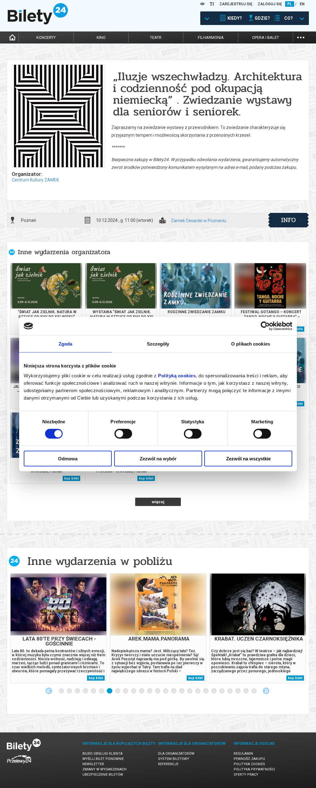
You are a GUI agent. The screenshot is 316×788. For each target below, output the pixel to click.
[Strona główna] (38, 22)
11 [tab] (142, 691)
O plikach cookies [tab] (250, 343)
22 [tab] (230, 691)
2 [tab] (70, 691)
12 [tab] (150, 691)
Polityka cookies (249, 764)
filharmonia (211, 37)
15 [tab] (174, 691)
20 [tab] (214, 691)
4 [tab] (86, 691)
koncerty (46, 37)
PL (289, 4)
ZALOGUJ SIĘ (270, 4)
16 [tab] (182, 691)
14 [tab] (166, 691)
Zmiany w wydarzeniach (104, 769)
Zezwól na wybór (158, 458)
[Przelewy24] (19, 765)
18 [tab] (198, 691)
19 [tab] (206, 691)
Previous (48, 690)
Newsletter (93, 764)
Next (266, 690)
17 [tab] (190, 691)
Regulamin (243, 754)
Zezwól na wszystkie (248, 458)
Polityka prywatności (254, 769)
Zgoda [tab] (66, 343)
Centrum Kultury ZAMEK (35, 179)
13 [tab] (158, 691)
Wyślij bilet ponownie (103, 759)
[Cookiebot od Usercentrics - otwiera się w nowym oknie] (265, 326)
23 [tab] (238, 691)
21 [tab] (222, 691)
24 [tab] (246, 691)
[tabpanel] (58, 628)
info (288, 220)
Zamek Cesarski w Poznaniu (198, 220)
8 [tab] (118, 691)
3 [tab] (78, 691)
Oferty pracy (246, 775)
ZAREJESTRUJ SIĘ (235, 4)
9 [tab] (126, 691)
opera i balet (265, 37)
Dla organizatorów (176, 754)
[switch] (123, 434)
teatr (155, 37)
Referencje (168, 764)
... (301, 37)
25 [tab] (254, 691)
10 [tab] (134, 691)
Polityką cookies (177, 375)
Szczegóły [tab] (158, 343)
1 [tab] (62, 691)
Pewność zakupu (249, 759)
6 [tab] (102, 691)
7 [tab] (110, 691)
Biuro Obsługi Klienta (102, 754)
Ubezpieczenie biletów (102, 775)
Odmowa (67, 458)
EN (302, 4)
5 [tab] (94, 691)
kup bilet (71, 478)
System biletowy (173, 759)
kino (101, 37)
